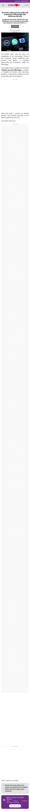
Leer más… (15, 26)
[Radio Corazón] (14, 5)
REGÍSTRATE (25, 1)
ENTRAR (17, 1)
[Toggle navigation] (3, 5)
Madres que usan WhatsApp (11, 70)
